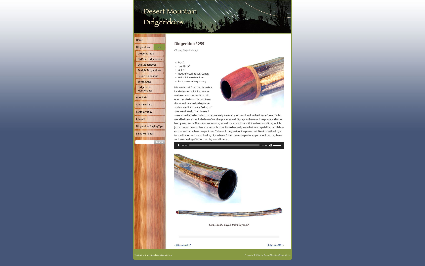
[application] (229, 145)
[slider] (277, 145)
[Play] (178, 145)
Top (417, 258)
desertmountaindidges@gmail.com (156, 255)
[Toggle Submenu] (159, 47)
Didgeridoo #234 (275, 245)
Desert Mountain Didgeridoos (212, 17)
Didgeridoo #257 (183, 245)
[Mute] (270, 145)
